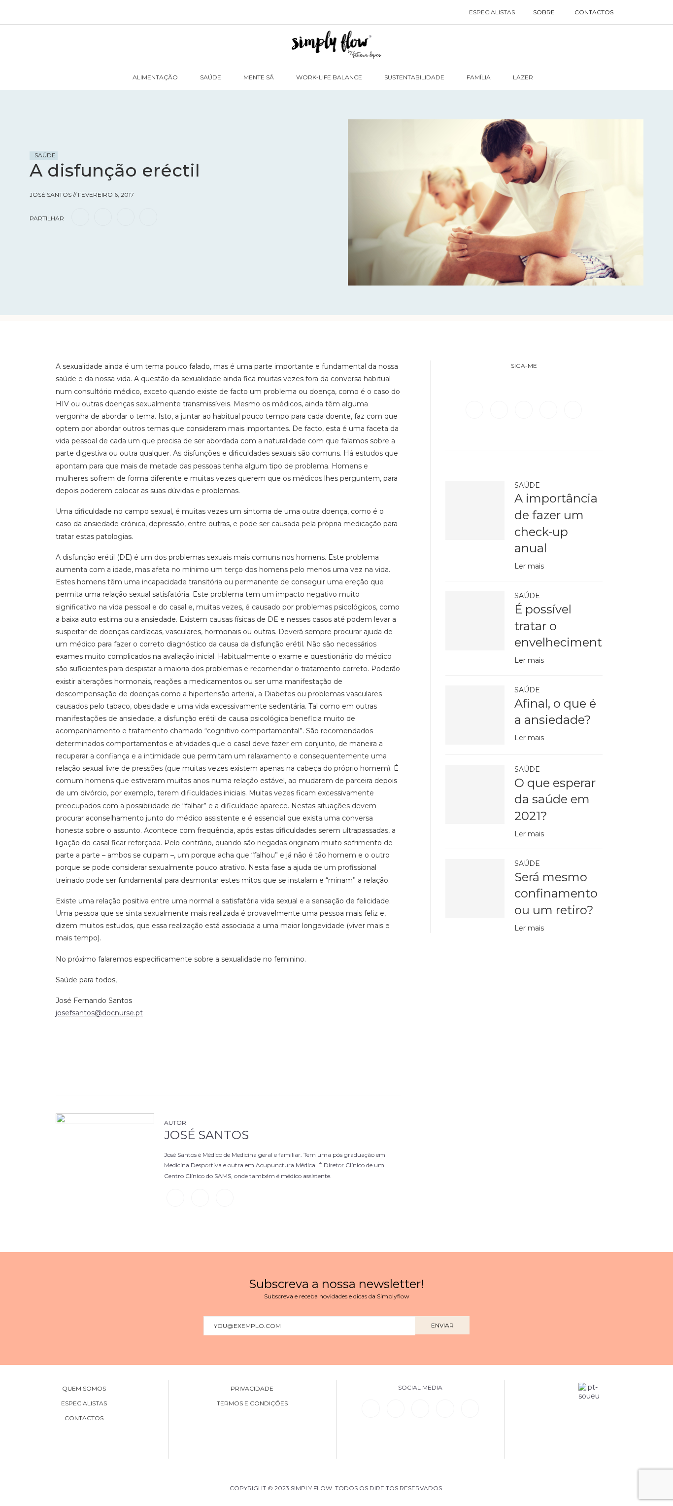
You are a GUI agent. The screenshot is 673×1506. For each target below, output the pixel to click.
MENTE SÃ (258, 77)
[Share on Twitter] (103, 216)
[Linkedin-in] (370, 1408)
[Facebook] (475, 409)
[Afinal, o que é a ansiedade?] (475, 715)
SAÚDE (210, 77)
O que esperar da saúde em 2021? (555, 799)
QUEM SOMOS (84, 1389)
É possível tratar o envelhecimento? (558, 625)
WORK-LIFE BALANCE (329, 77)
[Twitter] (500, 409)
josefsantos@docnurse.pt (99, 1012)
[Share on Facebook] (80, 216)
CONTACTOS (593, 12)
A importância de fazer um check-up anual (556, 523)
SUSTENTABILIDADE (414, 77)
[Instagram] (524, 409)
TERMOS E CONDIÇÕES (252, 1403)
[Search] (633, 12)
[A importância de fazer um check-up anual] (475, 510)
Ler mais (529, 566)
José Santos (206, 1135)
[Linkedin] (549, 409)
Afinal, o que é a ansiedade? (555, 711)
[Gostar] (56, 245)
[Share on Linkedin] (125, 216)
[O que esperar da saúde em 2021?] (475, 794)
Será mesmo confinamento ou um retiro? (556, 893)
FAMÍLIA (479, 77)
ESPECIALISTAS (492, 12)
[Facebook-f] (395, 1408)
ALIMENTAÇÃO (155, 77)
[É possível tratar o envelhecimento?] (475, 620)
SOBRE (544, 12)
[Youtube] (573, 409)
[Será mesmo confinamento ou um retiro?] (475, 888)
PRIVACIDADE (252, 1389)
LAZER (523, 77)
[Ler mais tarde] (38, 245)
